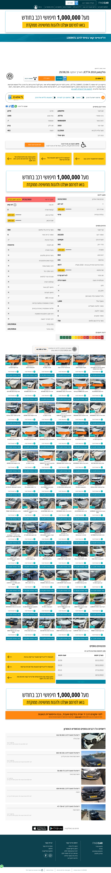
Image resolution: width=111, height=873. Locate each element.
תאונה (78, 97)
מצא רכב (70, 3)
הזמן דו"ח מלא (73, 846)
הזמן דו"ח (46, 78)
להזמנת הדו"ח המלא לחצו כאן (81, 89)
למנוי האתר (78, 717)
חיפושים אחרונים (97, 851)
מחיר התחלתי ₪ (81, 375)
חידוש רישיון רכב (73, 858)
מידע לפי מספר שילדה (71, 856)
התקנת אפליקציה (47, 851)
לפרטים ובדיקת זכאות (34, 145)
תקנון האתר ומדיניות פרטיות (63, 870)
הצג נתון (61, 209)
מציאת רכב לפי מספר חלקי (70, 853)
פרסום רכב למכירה (63, 97)
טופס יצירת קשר (47, 846)
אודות (101, 849)
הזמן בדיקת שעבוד (72, 848)
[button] (103, 7)
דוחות (101, 68)
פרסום (50, 848)
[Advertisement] (55, 55)
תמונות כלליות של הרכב (43, 97)
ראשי (104, 68)
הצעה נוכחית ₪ (97, 375)
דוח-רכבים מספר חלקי (71, 851)
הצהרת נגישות (49, 870)
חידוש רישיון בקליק (14, 199)
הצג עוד (80, 681)
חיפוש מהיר (99, 846)
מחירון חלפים (99, 853)
